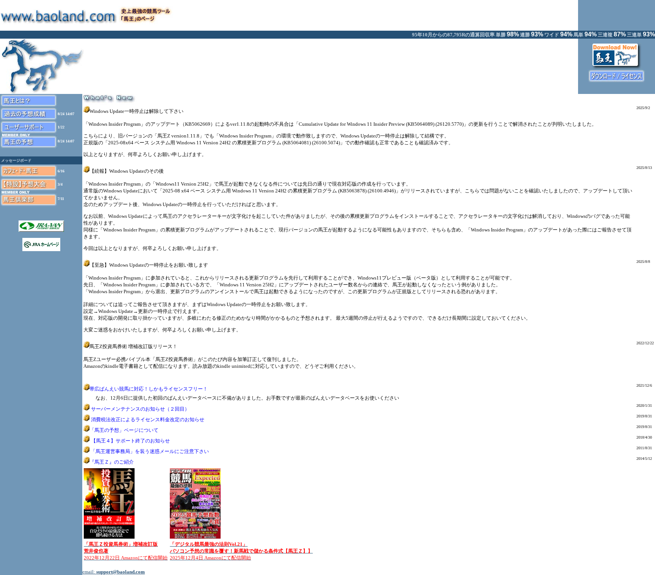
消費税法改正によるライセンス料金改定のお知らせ (147, 419)
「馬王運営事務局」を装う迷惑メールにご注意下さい (150, 451)
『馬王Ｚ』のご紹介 (111, 462)
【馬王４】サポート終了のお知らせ (130, 441)
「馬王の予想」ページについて (123, 430)
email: (113, 572)
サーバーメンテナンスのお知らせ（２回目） (140, 409)
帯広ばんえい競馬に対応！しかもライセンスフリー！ (148, 389)
